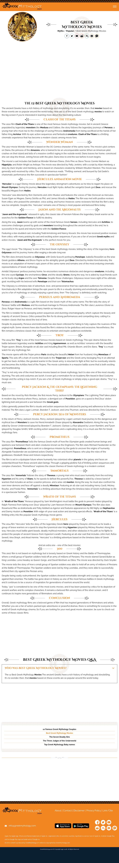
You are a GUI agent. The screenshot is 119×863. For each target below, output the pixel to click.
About (58, 810)
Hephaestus (109, 508)
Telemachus (67, 281)
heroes (73, 222)
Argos (21, 278)
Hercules (6, 184)
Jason (20, 222)
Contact (67, 810)
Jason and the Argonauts (14, 214)
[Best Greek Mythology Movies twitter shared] (72, 36)
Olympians (78, 395)
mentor (70, 482)
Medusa (44, 127)
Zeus (98, 187)
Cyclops (20, 275)
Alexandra (78, 422)
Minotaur (54, 485)
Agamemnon (59, 343)
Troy (18, 340)
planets (77, 459)
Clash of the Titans (24, 124)
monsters (31, 127)
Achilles (106, 222)
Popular (70, 31)
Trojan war (61, 358)
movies (98, 108)
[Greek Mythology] (22, 7)
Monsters (22, 422)
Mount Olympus (10, 187)
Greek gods (52, 402)
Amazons (35, 150)
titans (30, 479)
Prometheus (22, 441)
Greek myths (103, 236)
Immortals (21, 475)
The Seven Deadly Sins (59, 737)
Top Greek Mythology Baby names (59, 744)
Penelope (80, 257)
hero (112, 249)
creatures (72, 134)
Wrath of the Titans (14, 501)
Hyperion (6, 479)
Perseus (108, 127)
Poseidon (70, 398)
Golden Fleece (25, 217)
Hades (27, 190)
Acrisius (17, 134)
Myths (61, 31)
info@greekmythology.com (22, 825)
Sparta (5, 358)
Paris (43, 354)
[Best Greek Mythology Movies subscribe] (77, 36)
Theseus (51, 475)
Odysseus (7, 252)
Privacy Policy (93, 810)
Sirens (66, 275)
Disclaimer (79, 810)
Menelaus (103, 354)
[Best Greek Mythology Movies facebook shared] (67, 36)
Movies (38, 674)
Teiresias (42, 278)
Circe (44, 275)
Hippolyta (7, 164)
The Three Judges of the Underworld (59, 741)
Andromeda (69, 131)
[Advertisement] (59, 51)
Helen (71, 354)
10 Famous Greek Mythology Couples (59, 729)
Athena (21, 260)
